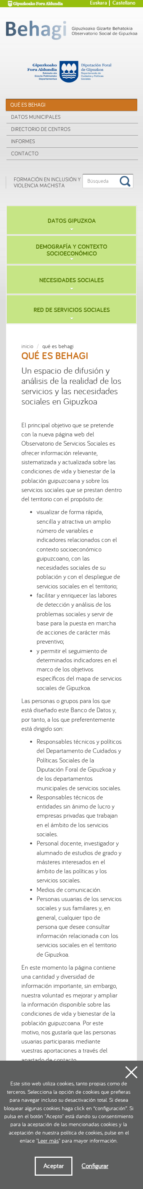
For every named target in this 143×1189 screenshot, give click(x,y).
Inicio (27, 346)
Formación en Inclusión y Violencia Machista (47, 182)
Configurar (95, 1166)
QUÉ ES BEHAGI (27, 105)
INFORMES (23, 141)
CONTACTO (25, 154)
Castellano (123, 3)
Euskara (98, 3)
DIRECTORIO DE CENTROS (41, 129)
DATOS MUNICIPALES (36, 117)
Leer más (48, 1141)
